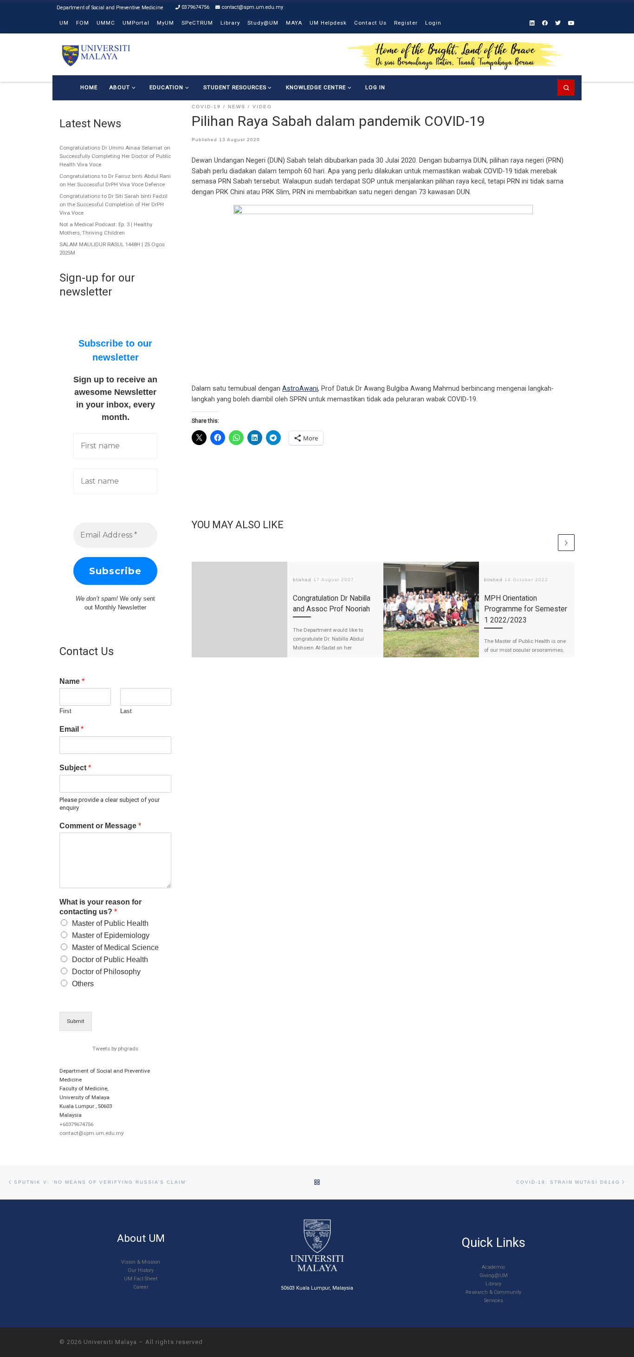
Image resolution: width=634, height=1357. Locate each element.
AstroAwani (300, 388)
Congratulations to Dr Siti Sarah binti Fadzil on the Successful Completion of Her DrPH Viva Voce (113, 204)
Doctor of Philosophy (106, 972)
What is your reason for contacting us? (100, 907)
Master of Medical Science (115, 947)
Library (493, 1284)
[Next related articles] (566, 542)
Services (493, 1301)
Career (141, 1287)
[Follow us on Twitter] (558, 23)
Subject (75, 768)
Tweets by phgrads (115, 1048)
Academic (493, 1267)
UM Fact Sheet (140, 1279)
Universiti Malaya (110, 1341)
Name (71, 681)
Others (83, 984)
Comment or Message (100, 826)
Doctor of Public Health (110, 960)
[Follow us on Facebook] (545, 23)
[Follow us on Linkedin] (532, 23)
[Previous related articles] (547, 542)
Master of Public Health (110, 923)
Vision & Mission (140, 1262)
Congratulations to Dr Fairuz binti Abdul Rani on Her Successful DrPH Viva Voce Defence (115, 180)
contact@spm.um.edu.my (91, 1133)
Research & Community (493, 1292)
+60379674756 (76, 1124)
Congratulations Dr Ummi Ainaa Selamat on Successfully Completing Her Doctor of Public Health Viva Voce (115, 156)
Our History (141, 1270)
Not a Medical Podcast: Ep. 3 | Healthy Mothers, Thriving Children (105, 228)
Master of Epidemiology (110, 935)
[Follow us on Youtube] (571, 23)
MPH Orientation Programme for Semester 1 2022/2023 (525, 609)
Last (126, 711)
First (65, 711)
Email (71, 729)
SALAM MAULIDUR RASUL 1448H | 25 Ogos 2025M (112, 248)
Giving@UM (493, 1275)
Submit (75, 1021)
